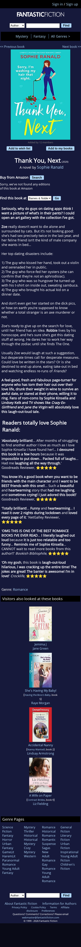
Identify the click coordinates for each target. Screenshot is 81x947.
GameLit (8, 852)
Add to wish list (19, 148)
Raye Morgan (40, 703)
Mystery (22, 36)
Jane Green (40, 648)
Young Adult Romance (48, 877)
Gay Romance (48, 866)
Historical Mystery (30, 842)
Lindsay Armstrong (40, 753)
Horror (7, 840)
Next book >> (71, 47)
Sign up (72, 4)
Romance (20, 589)
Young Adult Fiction (69, 858)
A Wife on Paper (40, 795)
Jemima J (40, 644)
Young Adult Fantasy (11, 871)
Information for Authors (59, 904)
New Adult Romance (48, 856)
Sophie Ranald (50, 167)
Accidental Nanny (40, 745)
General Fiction (66, 829)
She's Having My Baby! (40, 690)
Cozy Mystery (29, 850)
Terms (53, 907)
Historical (30, 835)
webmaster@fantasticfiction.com (40, 917)
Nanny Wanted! (36, 749)
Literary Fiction (65, 837)
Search (37, 177)
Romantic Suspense (49, 842)
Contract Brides (36, 799)
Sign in (57, 4)
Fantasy (40, 36)
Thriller (29, 831)
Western (30, 856)
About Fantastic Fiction (21, 904)
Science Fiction (7, 829)
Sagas (46, 848)
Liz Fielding (40, 804)
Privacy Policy (19, 907)
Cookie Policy (38, 907)
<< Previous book (12, 47)
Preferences (48, 910)
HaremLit (8, 856)
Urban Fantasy (7, 846)
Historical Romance (49, 833)
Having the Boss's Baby (37, 695)
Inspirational (69, 852)
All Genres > (61, 36)
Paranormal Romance (10, 862)
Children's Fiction (67, 866)
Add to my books (60, 148)
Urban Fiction (65, 846)
